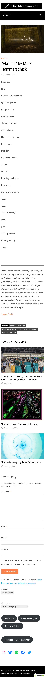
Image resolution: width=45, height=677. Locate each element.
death (12, 326)
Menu (7, 15)
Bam (34, 673)
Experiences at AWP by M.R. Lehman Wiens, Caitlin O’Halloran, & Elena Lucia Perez (21, 378)
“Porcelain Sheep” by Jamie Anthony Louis (21, 462)
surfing (13, 333)
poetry (5, 333)
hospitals (21, 326)
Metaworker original (28, 329)
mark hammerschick (10, 329)
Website (4, 549)
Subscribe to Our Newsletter (17, 639)
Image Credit (7, 314)
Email (4, 538)
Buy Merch (9, 618)
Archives (5, 589)
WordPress (24, 673)
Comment (6, 492)
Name (4, 526)
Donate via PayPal (29, 618)
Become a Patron (12, 626)
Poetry (4, 58)
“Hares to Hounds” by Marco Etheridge (19, 424)
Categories (6, 603)
